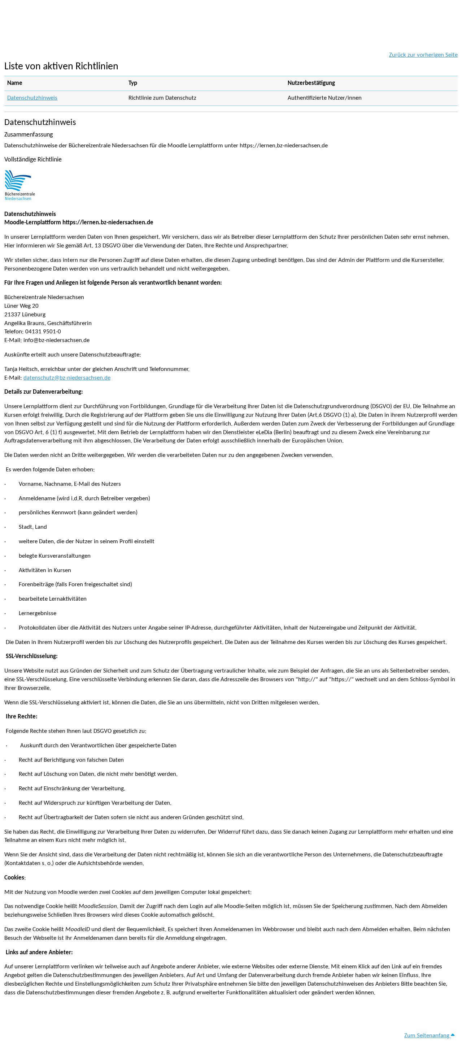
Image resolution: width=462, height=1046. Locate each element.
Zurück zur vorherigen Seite (423, 55)
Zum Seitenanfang (427, 1036)
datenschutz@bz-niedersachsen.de (66, 378)
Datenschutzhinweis (32, 98)
